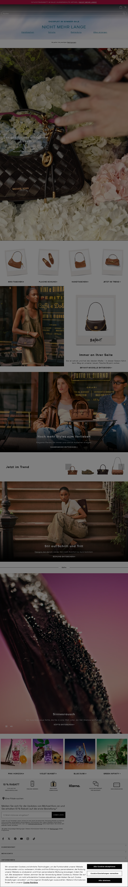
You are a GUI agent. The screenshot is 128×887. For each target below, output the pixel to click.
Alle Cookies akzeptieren (105, 866)
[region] (64, 874)
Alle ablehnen (104, 880)
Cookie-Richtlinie (30, 882)
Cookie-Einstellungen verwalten (104, 873)
